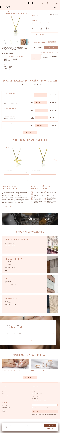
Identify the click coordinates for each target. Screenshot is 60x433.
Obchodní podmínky (35, 393)
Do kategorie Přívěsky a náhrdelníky (12, 11)
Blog (3, 396)
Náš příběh (4, 393)
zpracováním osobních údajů (44, 410)
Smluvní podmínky (53, 417)
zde (6, 52)
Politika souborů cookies (36, 399)
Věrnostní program (5, 398)
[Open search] (3, 3)
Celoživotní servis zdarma (38, 192)
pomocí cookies (11, 426)
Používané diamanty (35, 398)
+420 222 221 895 (44, 56)
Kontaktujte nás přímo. (51, 41)
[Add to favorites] (27, 172)
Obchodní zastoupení (6, 410)
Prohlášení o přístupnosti (36, 403)
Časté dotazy (34, 394)
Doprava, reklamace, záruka (37, 396)
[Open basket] (57, 3)
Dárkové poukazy (35, 401)
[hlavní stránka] (30, 4)
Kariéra (3, 394)
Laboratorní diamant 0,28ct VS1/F (48, 28)
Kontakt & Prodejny (6, 408)
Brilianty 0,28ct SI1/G (41, 29)
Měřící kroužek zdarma (51, 192)
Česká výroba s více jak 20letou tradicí (51, 202)
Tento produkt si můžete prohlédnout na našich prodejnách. (51, 198)
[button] (55, 159)
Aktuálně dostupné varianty (39, 42)
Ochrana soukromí (47, 417)
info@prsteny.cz (54, 56)
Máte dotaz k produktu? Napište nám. (38, 202)
